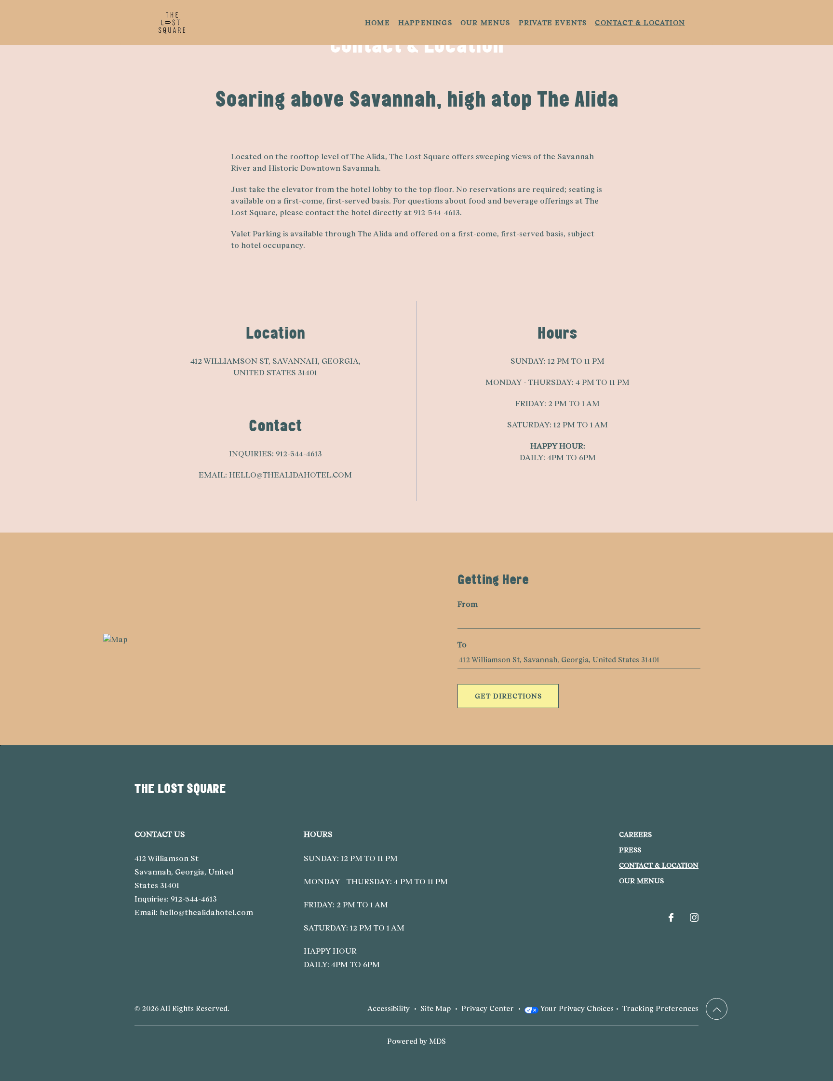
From (467, 604)
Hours (557, 333)
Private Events (553, 23)
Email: (213, 474)
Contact (275, 425)
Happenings (425, 23)
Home (377, 23)
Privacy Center (487, 1008)
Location (275, 333)
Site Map (435, 1008)
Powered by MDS (416, 1041)
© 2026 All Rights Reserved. (181, 1008)
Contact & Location (640, 23)
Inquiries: (251, 453)
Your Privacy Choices (576, 1008)
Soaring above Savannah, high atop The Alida (416, 99)
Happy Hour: (557, 446)
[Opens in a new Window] (671, 918)
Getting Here (493, 579)
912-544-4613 (299, 453)
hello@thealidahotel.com (290, 474)
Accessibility (388, 1008)
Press (630, 850)
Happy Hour (330, 951)
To (462, 644)
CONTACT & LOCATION (659, 865)
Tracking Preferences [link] (660, 1008)
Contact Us (159, 834)
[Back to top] (716, 1009)
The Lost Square (180, 788)
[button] (508, 696)
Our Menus (485, 23)
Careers (635, 834)
